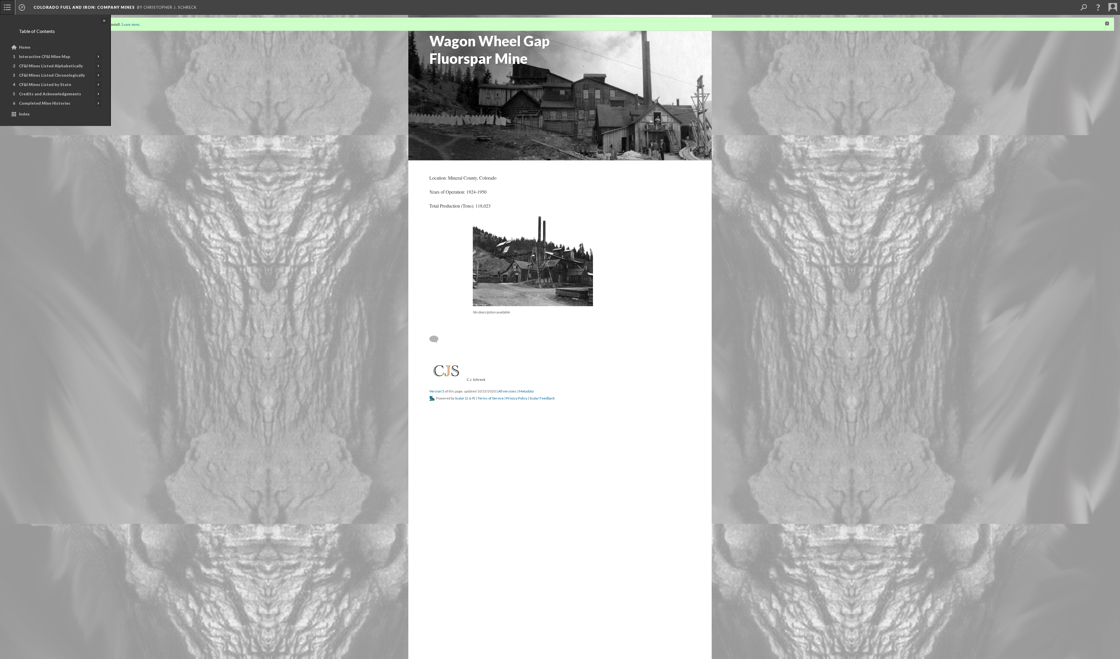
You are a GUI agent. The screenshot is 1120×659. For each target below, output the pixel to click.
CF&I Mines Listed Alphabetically (51, 66)
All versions (507, 391)
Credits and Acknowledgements (50, 94)
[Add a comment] (436, 339)
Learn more (130, 24)
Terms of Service (490, 398)
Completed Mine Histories (44, 103)
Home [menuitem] (24, 47)
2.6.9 (470, 398)
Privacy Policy (516, 398)
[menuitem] (7, 7)
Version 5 (436, 391)
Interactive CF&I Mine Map (44, 56)
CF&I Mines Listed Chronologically (52, 75)
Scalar (459, 398)
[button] (1098, 7)
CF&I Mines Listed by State (45, 84)
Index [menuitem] (24, 114)
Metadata (526, 391)
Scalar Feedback (542, 398)
